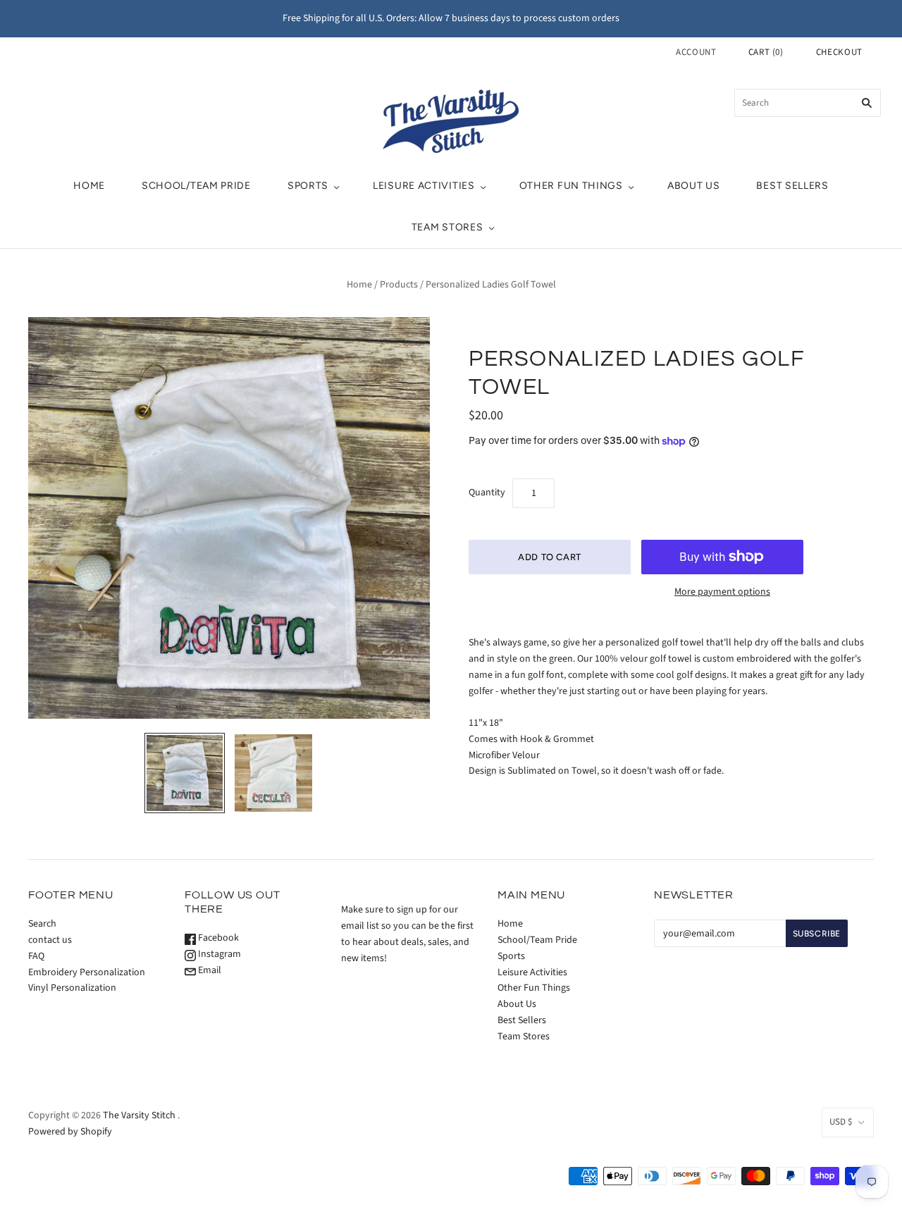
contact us (50, 940)
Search (42, 924)
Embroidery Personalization (86, 972)
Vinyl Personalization (72, 988)
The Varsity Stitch (139, 1115)
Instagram (218, 954)
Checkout (839, 52)
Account (696, 52)
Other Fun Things (571, 186)
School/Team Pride (196, 186)
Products (399, 285)
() (766, 52)
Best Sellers (792, 186)
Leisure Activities (424, 186)
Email (208, 970)
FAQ (36, 956)
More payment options (722, 592)
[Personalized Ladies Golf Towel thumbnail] (184, 773)
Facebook (217, 938)
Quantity (487, 493)
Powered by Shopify (70, 1132)
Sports (308, 186)
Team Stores (447, 227)
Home (89, 186)
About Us (693, 186)
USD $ (840, 1121)
